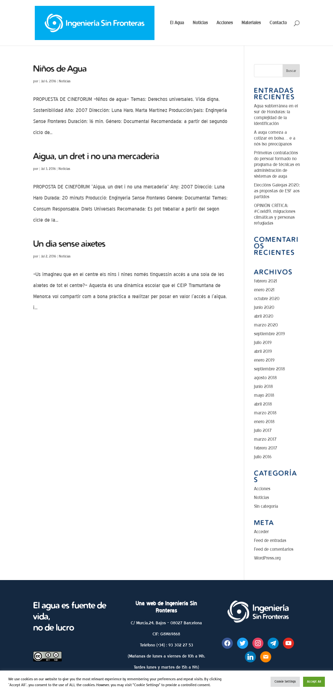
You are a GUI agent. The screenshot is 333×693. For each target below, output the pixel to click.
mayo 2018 (264, 395)
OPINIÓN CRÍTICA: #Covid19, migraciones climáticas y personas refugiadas (274, 214)
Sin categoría (266, 506)
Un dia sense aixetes (69, 243)
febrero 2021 (265, 281)
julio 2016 (263, 457)
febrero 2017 (265, 448)
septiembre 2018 (269, 369)
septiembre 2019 (269, 334)
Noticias (200, 23)
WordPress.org (267, 558)
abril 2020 (263, 316)
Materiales (251, 23)
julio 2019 (263, 342)
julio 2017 (263, 430)
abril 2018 (263, 404)
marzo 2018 (265, 413)
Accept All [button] (314, 682)
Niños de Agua (60, 68)
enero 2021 (264, 290)
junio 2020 (264, 307)
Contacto (278, 23)
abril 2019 (263, 351)
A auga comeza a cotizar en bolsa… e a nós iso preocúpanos (274, 138)
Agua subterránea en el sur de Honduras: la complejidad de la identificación (276, 114)
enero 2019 (264, 360)
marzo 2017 (265, 439)
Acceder (261, 531)
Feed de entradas (270, 540)
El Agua (177, 23)
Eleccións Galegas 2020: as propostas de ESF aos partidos (277, 191)
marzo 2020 (266, 325)
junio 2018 (263, 386)
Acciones (225, 23)
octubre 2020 (267, 298)
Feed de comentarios (273, 549)
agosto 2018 (265, 378)
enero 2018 (264, 421)
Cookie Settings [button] (285, 682)
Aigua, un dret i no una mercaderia (96, 155)
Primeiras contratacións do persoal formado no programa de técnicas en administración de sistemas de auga (277, 164)
